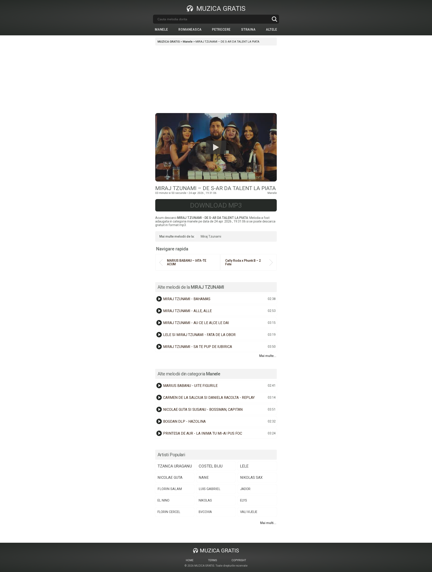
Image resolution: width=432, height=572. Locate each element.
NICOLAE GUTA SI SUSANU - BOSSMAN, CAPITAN (203, 409)
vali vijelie (248, 512)
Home (190, 560)
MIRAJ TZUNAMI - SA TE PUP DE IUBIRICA (197, 347)
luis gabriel (209, 489)
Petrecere (221, 29)
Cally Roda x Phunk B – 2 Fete (243, 262)
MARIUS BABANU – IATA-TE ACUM (186, 262)
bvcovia (205, 512)
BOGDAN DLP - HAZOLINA (184, 421)
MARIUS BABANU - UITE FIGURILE (190, 386)
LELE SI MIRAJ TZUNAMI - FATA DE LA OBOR (199, 335)
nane (204, 477)
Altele (271, 29)
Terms (212, 560)
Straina (248, 29)
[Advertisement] (216, 79)
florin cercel (169, 512)
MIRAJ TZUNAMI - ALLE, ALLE (187, 311)
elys (243, 500)
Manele (161, 29)
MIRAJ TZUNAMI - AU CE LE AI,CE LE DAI (196, 323)
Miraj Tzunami (211, 236)
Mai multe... (267, 356)
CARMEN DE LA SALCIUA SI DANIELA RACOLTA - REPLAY (209, 397)
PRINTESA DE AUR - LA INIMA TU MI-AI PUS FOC (202, 433)
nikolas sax (251, 477)
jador (245, 489)
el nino (163, 500)
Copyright (239, 560)
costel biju (211, 466)
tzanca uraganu (175, 466)
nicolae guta (170, 477)
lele (244, 466)
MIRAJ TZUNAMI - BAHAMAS (186, 299)
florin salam (170, 489)
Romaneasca (189, 29)
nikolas (205, 500)
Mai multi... (268, 523)
